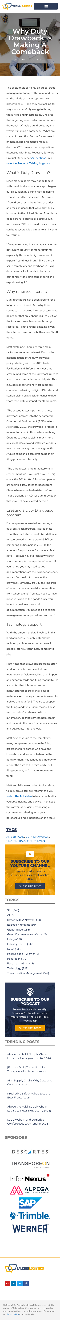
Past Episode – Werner (21, 954)
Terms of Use (13, 1314)
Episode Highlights (18, 925)
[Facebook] (26, 1283)
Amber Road (38, 158)
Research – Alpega (18, 963)
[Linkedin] (13, 1283)
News (10, 949)
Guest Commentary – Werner (25, 934)
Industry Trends (16, 944)
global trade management (26, 841)
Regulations (14, 959)
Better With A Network (21, 920)
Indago (11, 939)
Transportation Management (24, 973)
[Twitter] (20, 1283)
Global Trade (15, 929)
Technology (14, 968)
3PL (9, 910)
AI (8, 915)
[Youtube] (7, 1283)
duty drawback (37, 837)
